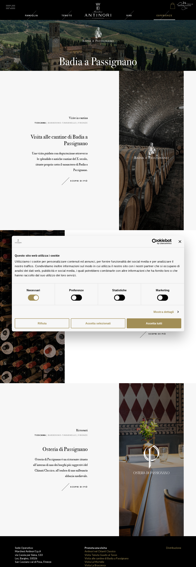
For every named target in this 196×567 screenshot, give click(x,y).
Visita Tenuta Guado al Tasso (101, 554)
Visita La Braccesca (95, 565)
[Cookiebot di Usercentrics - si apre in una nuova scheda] (155, 241)
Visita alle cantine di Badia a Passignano (107, 558)
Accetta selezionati (98, 323)
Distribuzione (173, 547)
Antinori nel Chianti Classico (100, 551)
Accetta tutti (154, 323)
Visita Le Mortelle (94, 561)
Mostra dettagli (164, 311)
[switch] (76, 298)
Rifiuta (42, 323)
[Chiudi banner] (180, 241)
